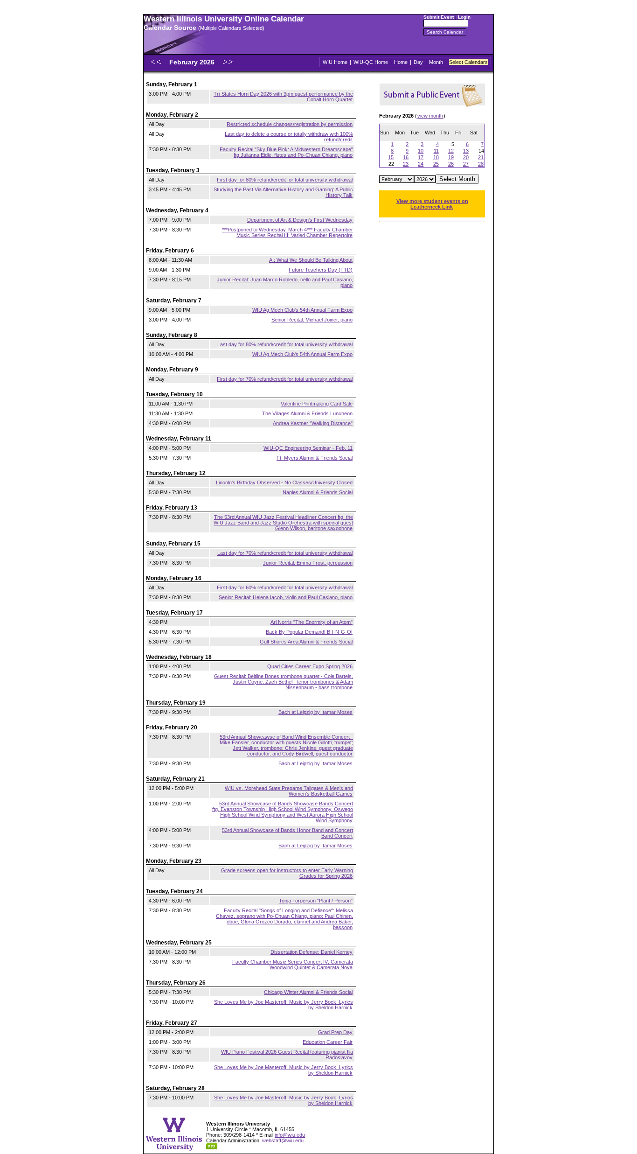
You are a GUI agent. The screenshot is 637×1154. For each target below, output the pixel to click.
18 (436, 157)
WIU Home (335, 62)
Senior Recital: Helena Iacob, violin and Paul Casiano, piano (286, 597)
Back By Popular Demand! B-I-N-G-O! (309, 632)
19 (451, 157)
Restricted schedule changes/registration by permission (290, 124)
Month (436, 62)
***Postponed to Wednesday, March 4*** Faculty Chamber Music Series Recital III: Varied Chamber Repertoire (287, 232)
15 (391, 157)
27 (466, 164)
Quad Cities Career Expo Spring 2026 (310, 666)
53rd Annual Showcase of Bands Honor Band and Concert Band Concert (287, 833)
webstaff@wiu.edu (283, 1140)
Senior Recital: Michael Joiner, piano (312, 319)
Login (464, 17)
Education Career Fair (328, 1042)
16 (406, 157)
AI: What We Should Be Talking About (311, 260)
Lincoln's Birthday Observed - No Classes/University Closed (284, 482)
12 (451, 151)
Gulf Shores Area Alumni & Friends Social (306, 641)
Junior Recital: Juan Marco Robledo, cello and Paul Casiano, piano (285, 282)
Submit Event (438, 17)
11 (436, 151)
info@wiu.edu (290, 1135)
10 (420, 151)
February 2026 (192, 62)
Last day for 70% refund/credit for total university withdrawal (285, 553)
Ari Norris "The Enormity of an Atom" (311, 622)
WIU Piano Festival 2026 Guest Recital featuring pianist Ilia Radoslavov (287, 1054)
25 (436, 164)
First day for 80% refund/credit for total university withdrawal (285, 179)
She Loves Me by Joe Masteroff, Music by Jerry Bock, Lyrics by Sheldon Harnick (283, 1004)
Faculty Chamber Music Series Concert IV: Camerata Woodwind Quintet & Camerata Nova (292, 964)
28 (481, 164)
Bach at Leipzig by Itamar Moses (315, 712)
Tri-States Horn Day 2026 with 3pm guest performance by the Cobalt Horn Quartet (283, 96)
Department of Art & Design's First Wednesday (300, 220)
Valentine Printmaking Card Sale (317, 403)
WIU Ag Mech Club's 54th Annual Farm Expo (302, 310)
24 (420, 164)
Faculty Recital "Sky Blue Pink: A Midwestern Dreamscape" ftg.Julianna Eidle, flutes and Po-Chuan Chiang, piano (286, 152)
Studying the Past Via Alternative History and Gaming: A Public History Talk (283, 192)
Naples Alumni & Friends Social (318, 492)
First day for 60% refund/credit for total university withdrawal (285, 587)
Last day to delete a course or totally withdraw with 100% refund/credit (289, 136)
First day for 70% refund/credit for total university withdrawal (285, 379)
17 (420, 157)
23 (406, 164)
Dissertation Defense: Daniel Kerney (311, 952)
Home (401, 62)
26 (451, 164)
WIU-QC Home (370, 62)
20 (466, 157)
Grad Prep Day (335, 1032)
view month (430, 116)
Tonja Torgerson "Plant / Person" (316, 900)
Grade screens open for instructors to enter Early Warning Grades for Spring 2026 (287, 873)
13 (466, 151)
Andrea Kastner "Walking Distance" (313, 423)
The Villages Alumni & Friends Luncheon (307, 413)
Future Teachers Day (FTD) (321, 270)
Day (418, 62)
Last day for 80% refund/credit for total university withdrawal (285, 344)
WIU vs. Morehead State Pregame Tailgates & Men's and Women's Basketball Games (289, 791)
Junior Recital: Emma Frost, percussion (308, 563)
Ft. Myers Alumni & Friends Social (315, 458)
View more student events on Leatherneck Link (432, 204)
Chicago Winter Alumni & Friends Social (308, 992)
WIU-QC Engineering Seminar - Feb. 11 (308, 448)
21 (481, 157)
